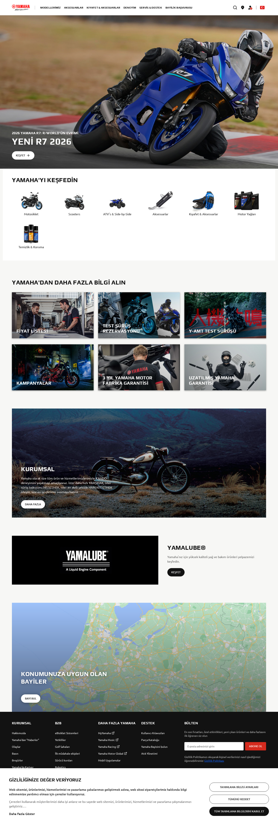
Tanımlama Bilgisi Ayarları (239, 787)
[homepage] (21, 7)
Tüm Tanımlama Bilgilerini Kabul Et (239, 811)
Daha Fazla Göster (22, 814)
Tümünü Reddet (239, 799)
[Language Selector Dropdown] (262, 7)
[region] (139, 796)
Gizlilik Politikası (214, 760)
